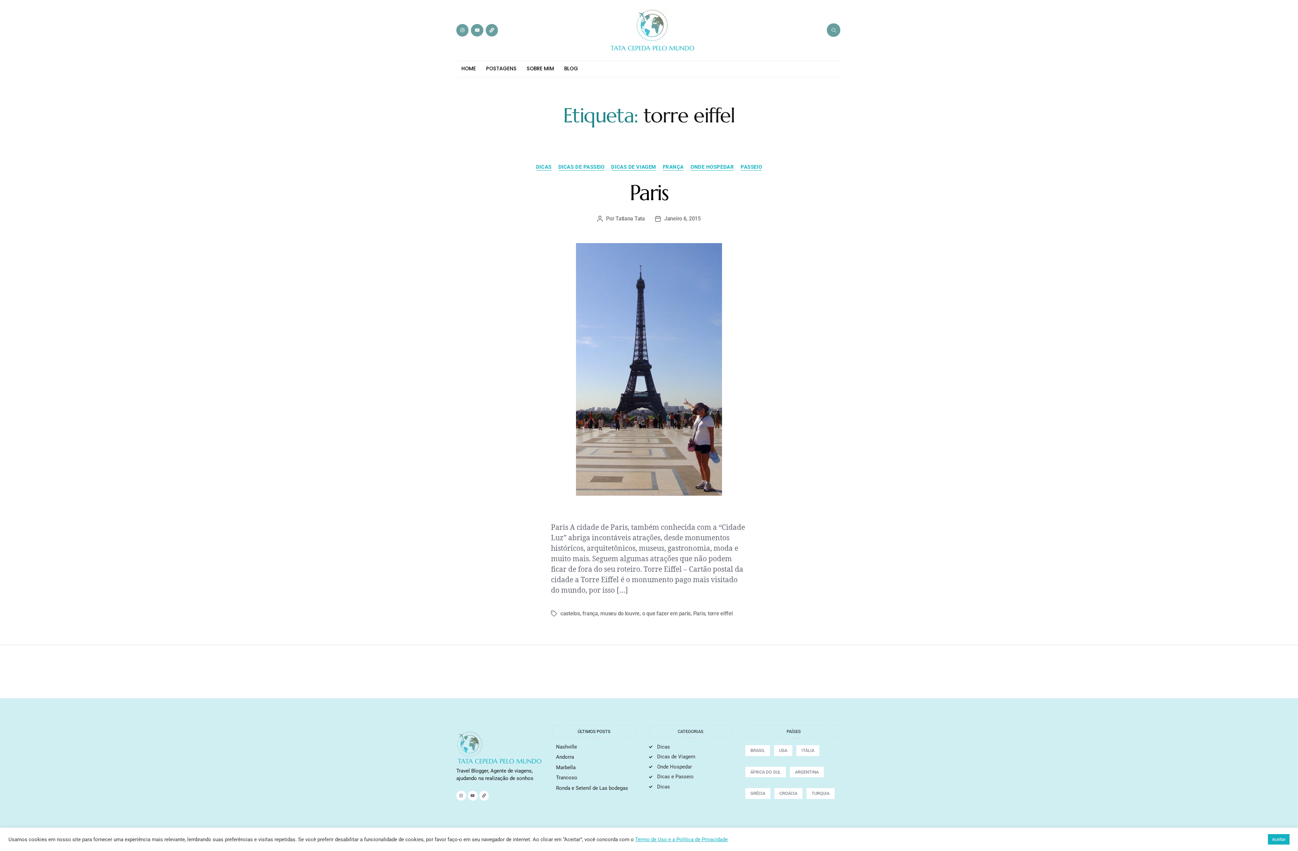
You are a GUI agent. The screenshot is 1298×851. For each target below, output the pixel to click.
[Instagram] (462, 30)
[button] (833, 30)
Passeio (751, 167)
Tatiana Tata (630, 218)
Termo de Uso (651, 839)
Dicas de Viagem (633, 167)
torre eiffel (720, 613)
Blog (571, 68)
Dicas (544, 167)
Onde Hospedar (712, 167)
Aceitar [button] (1278, 839)
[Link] (492, 30)
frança (590, 613)
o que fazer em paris (666, 613)
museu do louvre (620, 613)
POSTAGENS (501, 68)
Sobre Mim (540, 68)
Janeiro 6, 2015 (682, 218)
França (673, 167)
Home (468, 68)
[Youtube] (477, 30)
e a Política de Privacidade (698, 839)
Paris (649, 192)
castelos (570, 613)
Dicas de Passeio (581, 167)
